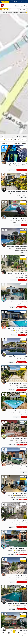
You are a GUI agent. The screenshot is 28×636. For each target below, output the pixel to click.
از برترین (4, 143)
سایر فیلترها (4, 9)
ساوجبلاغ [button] (17, 5)
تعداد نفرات (13, 9)
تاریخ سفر (21, 9)
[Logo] (2, 5)
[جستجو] (6, 6)
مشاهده (5, 1)
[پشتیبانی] (3, 629)
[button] (25, 633)
